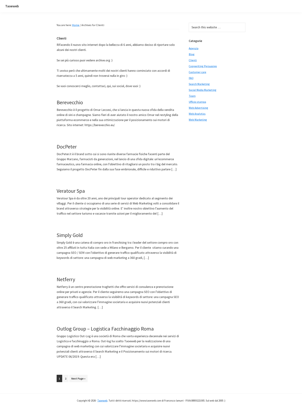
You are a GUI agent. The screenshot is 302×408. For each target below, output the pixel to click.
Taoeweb (12, 6)
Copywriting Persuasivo (203, 66)
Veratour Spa (71, 190)
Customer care (197, 72)
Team (192, 96)
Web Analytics (197, 113)
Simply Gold (70, 235)
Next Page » (78, 378)
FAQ (191, 78)
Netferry (66, 279)
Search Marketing (199, 84)
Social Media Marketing (202, 90)
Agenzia (193, 48)
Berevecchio (70, 102)
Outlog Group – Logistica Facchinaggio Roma (105, 328)
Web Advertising (198, 107)
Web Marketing (198, 119)
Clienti (193, 60)
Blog (192, 54)
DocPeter (67, 146)
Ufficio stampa (197, 102)
